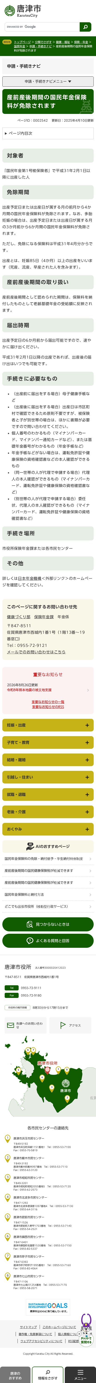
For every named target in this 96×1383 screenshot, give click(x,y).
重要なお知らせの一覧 (48, 702)
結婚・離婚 (16, 760)
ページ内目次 (20, 133)
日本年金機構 (29, 578)
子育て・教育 (18, 742)
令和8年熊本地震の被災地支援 (29, 690)
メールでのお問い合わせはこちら (36, 652)
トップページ (22, 42)
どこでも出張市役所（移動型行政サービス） (37, 906)
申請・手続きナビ (40, 46)
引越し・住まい (20, 777)
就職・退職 (16, 794)
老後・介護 (16, 812)
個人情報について (69, 1334)
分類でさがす (43, 42)
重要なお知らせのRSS (48, 706)
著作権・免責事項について (35, 1334)
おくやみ (14, 829)
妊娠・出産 (16, 725)
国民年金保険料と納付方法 (24, 894)
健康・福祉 (63, 42)
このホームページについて (59, 1327)
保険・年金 (81, 42)
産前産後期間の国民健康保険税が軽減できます (39, 870)
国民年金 (19, 46)
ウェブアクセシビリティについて (41, 1341)
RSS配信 (73, 1341)
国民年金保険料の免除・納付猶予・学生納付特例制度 (44, 858)
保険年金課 (44, 617)
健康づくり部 (19, 617)
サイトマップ (28, 1327)
